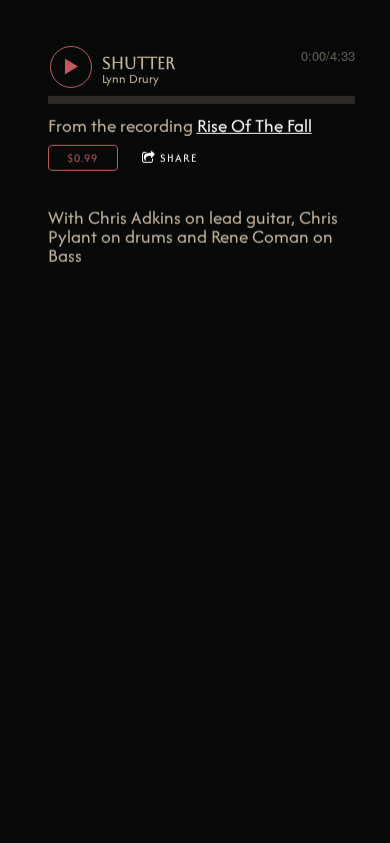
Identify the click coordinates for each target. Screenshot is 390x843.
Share (178, 158)
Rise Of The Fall (254, 125)
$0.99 (82, 158)
